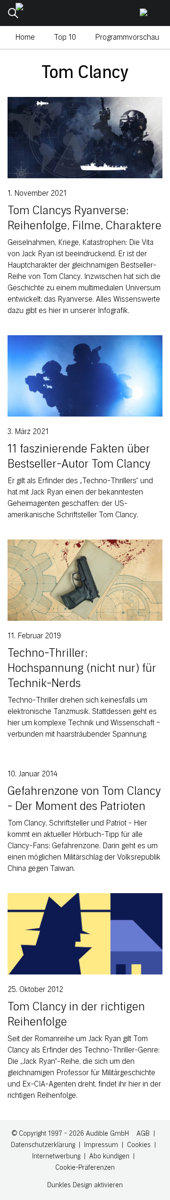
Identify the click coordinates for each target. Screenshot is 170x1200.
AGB (143, 1134)
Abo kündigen (109, 1156)
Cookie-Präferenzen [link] (85, 1168)
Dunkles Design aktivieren (85, 1185)
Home (25, 37)
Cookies (139, 1145)
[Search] (13, 13)
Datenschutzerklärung (43, 1145)
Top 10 (65, 37)
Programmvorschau (127, 37)
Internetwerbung (56, 1156)
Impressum (101, 1145)
